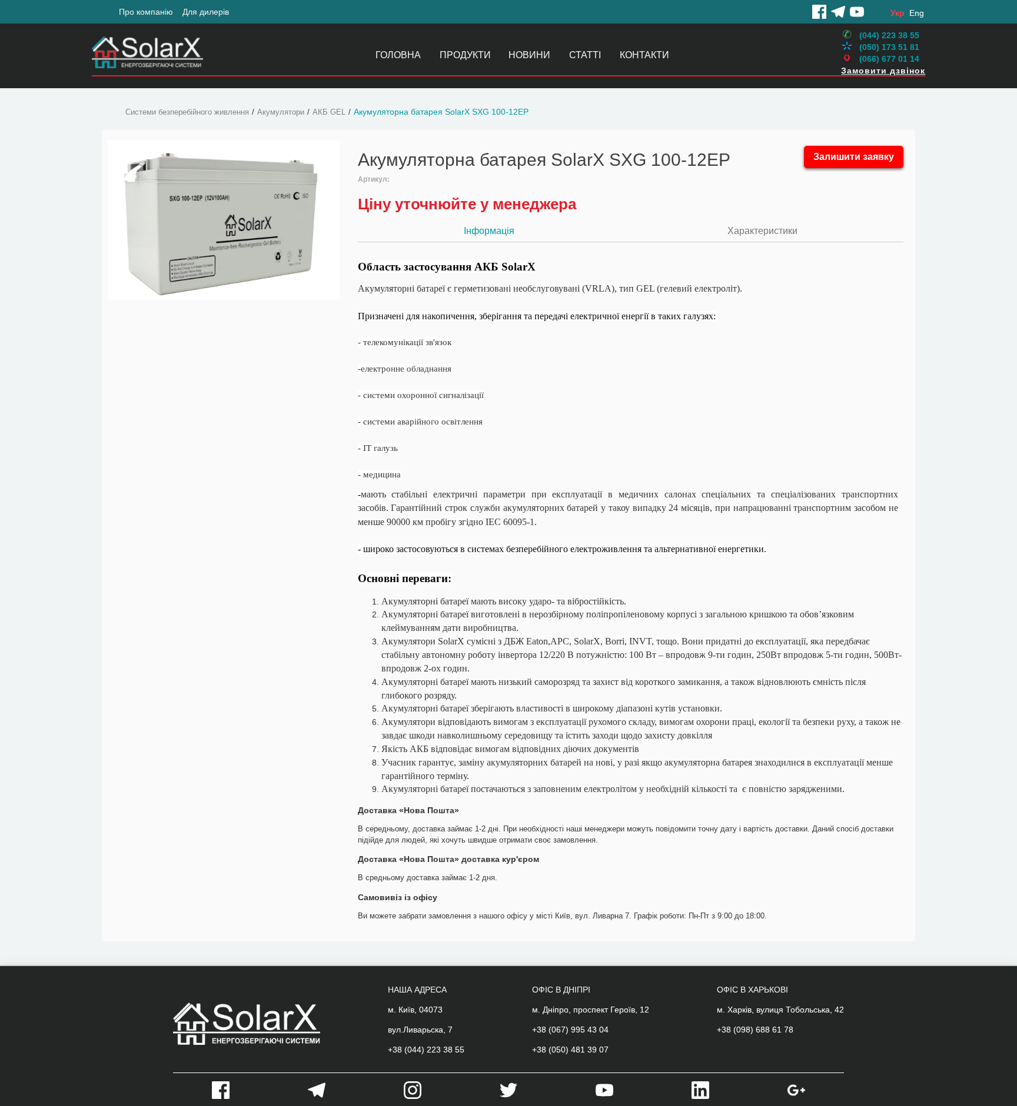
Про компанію (146, 11)
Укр (897, 13)
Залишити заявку (853, 157)
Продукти (465, 55)
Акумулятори (280, 112)
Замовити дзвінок (883, 70)
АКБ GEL (329, 112)
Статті (585, 55)
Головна (398, 55)
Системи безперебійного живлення (187, 112)
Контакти (644, 55)
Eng (916, 13)
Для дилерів (205, 11)
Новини (529, 55)
